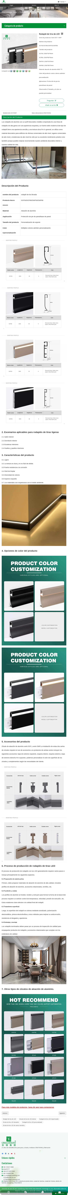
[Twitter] (9, 1154)
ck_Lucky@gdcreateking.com (11, 1175)
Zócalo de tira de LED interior (27, 1119)
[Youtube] (12, 1154)
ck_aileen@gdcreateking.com (11, 1179)
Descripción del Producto (12, 117)
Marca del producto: (37, 113)
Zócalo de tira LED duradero (11, 1122)
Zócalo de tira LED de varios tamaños (14, 1125)
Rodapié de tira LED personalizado (32, 1122)
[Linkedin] (6, 1154)
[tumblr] (15, 1154)
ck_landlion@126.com (9, 1177)
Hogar (11, 5)
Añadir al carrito (50, 105)
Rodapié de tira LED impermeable (49, 1119)
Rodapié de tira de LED (9, 1119)
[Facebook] (3, 1154)
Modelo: (5, 113)
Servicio (34, 5)
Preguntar (50, 101)
